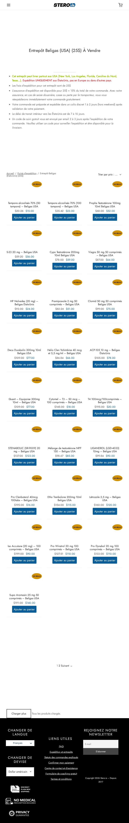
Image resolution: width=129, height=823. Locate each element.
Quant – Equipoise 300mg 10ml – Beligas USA (24, 400)
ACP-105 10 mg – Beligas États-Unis (105, 351)
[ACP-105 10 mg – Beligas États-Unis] (104, 338)
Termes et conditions (61, 779)
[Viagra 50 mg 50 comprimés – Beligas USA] (104, 240)
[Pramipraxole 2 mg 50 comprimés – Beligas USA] (64, 289)
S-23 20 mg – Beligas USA (22, 252)
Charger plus (19, 713)
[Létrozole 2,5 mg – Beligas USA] (104, 485)
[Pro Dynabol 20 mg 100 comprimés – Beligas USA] (104, 534)
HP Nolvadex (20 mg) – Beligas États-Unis (24, 302)
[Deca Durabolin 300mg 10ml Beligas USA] (24, 338)
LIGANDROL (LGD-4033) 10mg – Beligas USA (105, 449)
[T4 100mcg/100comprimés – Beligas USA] (104, 387)
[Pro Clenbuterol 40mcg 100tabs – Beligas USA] (24, 485)
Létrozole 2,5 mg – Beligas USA (104, 498)
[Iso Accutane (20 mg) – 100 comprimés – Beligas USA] (24, 534)
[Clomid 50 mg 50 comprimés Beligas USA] (104, 289)
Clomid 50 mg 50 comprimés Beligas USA (105, 302)
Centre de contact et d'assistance (61, 768)
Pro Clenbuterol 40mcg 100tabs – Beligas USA (24, 498)
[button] (24, 217)
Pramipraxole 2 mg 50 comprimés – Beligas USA (64, 302)
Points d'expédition (26, 173)
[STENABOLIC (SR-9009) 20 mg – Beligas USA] (24, 436)
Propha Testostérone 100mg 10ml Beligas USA (104, 204)
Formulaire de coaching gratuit (61, 773)
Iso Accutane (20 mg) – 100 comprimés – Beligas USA (24, 547)
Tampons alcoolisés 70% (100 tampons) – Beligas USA (64, 204)
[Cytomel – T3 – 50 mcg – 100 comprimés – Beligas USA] (64, 387)
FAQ (61, 746)
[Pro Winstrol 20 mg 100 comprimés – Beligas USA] (64, 534)
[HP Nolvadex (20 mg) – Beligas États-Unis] (24, 289)
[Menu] (9, 5)
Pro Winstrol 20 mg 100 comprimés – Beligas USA (64, 547)
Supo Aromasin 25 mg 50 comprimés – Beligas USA (24, 596)
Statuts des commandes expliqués (61, 757)
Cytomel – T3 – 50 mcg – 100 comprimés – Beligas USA (64, 400)
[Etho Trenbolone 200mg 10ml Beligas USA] (64, 485)
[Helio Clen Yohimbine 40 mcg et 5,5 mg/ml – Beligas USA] (64, 338)
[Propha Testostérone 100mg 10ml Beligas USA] (104, 191)
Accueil (10, 173)
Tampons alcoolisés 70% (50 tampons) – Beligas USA (24, 204)
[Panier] (120, 5)
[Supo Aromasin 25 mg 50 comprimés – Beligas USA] (24, 583)
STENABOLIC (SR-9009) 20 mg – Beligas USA (24, 449)
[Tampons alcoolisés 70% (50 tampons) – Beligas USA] (24, 191)
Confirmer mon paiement (61, 762)
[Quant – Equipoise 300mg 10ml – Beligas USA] (24, 387)
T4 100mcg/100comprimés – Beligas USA (105, 400)
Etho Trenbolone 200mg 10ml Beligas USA (64, 498)
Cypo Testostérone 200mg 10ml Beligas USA (64, 253)
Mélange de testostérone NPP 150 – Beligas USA (64, 449)
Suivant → (67, 666)
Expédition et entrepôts (61, 752)
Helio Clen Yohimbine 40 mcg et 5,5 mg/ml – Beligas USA (64, 351)
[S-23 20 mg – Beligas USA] (24, 240)
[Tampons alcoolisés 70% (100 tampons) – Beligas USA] (64, 191)
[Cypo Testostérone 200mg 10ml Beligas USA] (64, 240)
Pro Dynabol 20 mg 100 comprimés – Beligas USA (105, 547)
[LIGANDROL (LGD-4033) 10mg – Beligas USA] (104, 436)
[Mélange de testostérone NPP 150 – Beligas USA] (64, 436)
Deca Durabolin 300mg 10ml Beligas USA (24, 351)
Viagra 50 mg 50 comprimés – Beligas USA (104, 253)
